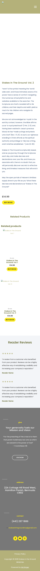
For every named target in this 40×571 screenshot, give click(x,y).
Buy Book (8, 202)
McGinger (25, 567)
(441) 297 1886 (20, 521)
